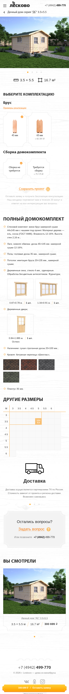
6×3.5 (32, 447)
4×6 (38, 428)
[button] (27, 72)
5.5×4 (44, 441)
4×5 (25, 428)
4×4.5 (19, 428)
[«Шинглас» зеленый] (11, 377)
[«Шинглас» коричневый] (11, 364)
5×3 (38, 434)
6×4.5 (44, 447)
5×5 (12, 441)
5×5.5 (19, 441)
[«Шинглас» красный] (29, 364)
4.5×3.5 (51, 428)
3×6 (51, 415)
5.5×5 (57, 441)
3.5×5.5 (38, 421)
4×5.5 (32, 428)
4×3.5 (57, 421)
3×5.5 (44, 415)
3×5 (38, 415)
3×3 (12, 415)
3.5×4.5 (26, 421)
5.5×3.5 (38, 440)
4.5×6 (32, 434)
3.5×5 (32, 421)
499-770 (55, 5)
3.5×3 (57, 415)
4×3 (51, 421)
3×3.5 (19, 415)
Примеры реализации (14, 108)
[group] (34, 42)
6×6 (12, 453)
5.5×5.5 (13, 447)
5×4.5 (57, 434)
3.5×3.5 (13, 421)
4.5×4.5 (13, 434)
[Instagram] (42, 681)
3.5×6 (44, 421)
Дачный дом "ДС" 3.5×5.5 (34, 618)
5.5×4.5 (51, 440)
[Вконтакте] (26, 681)
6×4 (38, 447)
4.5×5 (19, 434)
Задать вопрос (31, 529)
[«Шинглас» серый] (47, 364)
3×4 (25, 415)
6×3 (25, 447)
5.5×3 (32, 441)
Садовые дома (4, 12)
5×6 (25, 441)
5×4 (51, 434)
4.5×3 (44, 428)
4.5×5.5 (26, 434)
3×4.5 (32, 415)
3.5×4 (19, 421)
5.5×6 (19, 447)
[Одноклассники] (34, 681)
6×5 (51, 447)
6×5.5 (57, 447)
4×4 (12, 428)
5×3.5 (44, 434)
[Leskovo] (20, 4)
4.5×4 (57, 428)
